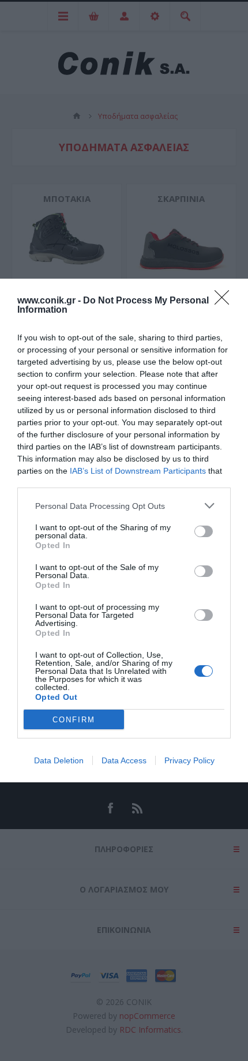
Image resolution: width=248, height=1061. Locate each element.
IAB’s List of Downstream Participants (138, 470)
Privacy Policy (189, 760)
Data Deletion (59, 760)
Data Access (124, 760)
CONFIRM (73, 719)
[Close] (225, 301)
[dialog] (124, 530)
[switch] (203, 531)
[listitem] (124, 506)
